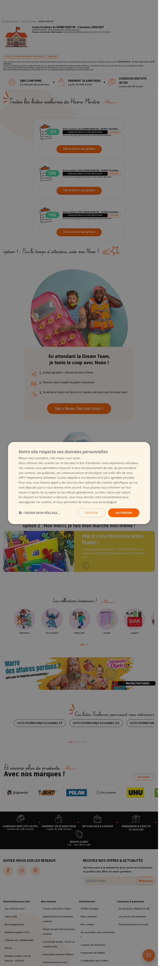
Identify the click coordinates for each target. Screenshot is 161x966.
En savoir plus (127, 502)
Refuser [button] (91, 513)
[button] (39, 513)
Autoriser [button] (124, 513)
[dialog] (79, 483)
